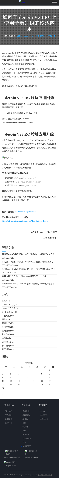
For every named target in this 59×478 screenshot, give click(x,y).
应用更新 (6, 331)
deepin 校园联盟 (8, 308)
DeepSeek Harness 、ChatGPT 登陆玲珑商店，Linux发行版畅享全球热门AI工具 (29, 284)
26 (19, 385)
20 (26, 381)
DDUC (4, 301)
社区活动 (6, 349)
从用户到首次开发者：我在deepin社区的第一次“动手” (24, 276)
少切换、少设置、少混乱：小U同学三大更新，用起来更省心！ (28, 262)
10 (3, 377)
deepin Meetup (7, 305)
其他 (4, 319)
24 (3, 385)
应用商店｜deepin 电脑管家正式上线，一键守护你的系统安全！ (29, 269)
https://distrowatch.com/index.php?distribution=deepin (25, 221)
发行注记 (6, 323)
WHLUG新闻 (7, 312)
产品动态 (6, 316)
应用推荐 (6, 327)
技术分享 (6, 334)
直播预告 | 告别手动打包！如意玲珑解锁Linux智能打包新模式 (28, 254)
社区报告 (6, 342)
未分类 (5, 338)
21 (34, 381)
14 (34, 377)
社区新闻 (6, 346)
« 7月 (4, 394)
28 (34, 385)
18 (11, 381)
